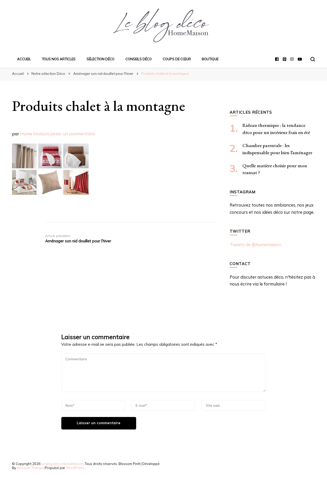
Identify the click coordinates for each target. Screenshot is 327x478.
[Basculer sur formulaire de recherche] (312, 59)
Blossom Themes (30, 468)
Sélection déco (100, 59)
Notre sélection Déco (48, 73)
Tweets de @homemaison (255, 244)
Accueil (24, 59)
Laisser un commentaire (71, 133)
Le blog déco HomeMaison (62, 464)
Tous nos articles (59, 59)
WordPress (75, 468)
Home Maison (34, 133)
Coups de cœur (177, 59)
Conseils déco (138, 59)
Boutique (210, 59)
